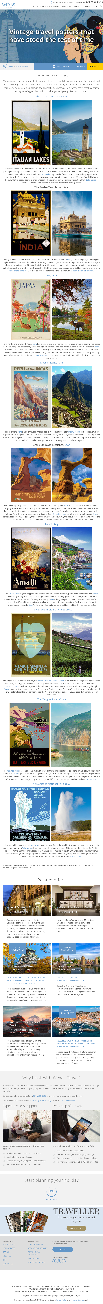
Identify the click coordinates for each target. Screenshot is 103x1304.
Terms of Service (77, 1300)
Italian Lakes (45, 174)
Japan (96, 346)
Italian (51, 599)
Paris (8, 686)
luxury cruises (91, 779)
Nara (34, 344)
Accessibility (87, 1286)
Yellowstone (27, 848)
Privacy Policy (61, 1300)
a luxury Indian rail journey (81, 270)
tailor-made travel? (68, 1100)
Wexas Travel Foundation (34, 1253)
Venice (16, 686)
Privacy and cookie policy (40, 1286)
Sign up (62, 1249)
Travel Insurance (35, 1244)
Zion (95, 514)
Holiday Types (9, 1248)
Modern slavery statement (61, 1289)
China (15, 773)
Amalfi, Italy (51, 524)
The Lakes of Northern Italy (51, 96)
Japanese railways (41, 355)
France (6, 689)
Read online (76, 1228)
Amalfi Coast (14, 593)
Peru (20, 432)
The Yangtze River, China (51, 699)
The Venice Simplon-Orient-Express (51, 609)
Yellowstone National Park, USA (51, 783)
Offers (6, 1252)
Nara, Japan (51, 275)
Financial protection (38, 1289)
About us (7, 1256)
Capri (31, 605)
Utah (67, 444)
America (34, 845)
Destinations (8, 1244)
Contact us (8, 1264)
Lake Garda (91, 180)
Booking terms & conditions (67, 1286)
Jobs (5, 1260)
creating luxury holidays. (42, 1100)
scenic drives (75, 856)
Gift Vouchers (34, 1258)
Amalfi (95, 593)
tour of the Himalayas (19, 270)
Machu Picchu (74, 432)
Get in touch (51, 1199)
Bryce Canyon (59, 514)
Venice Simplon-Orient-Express (51, 680)
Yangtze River (13, 771)
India (69, 259)
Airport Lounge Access (38, 1248)
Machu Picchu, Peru (51, 362)
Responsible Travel (36, 1262)
